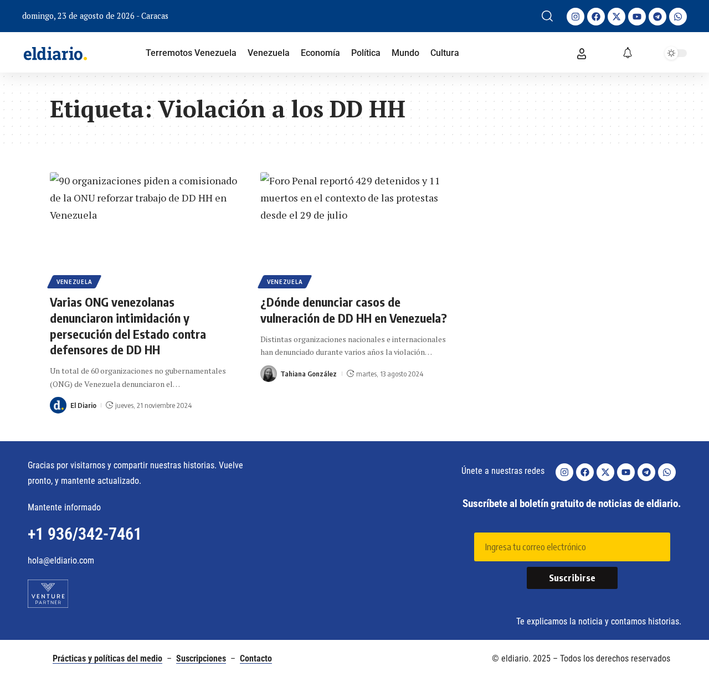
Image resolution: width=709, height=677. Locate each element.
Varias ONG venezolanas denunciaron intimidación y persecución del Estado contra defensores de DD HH (128, 325)
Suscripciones (201, 658)
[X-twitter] (616, 16)
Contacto (256, 658)
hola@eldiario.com (61, 560)
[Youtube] (637, 16)
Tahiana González (308, 373)
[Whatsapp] (678, 16)
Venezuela (74, 281)
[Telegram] (657, 16)
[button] (547, 16)
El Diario (83, 405)
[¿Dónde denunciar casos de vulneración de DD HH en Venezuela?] (354, 228)
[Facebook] (596, 16)
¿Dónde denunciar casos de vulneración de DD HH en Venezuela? (353, 309)
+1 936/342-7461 (85, 534)
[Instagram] (575, 16)
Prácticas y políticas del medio (107, 658)
